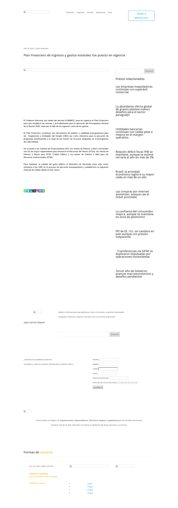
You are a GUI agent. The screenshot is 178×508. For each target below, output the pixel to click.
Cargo (95, 373)
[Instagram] (37, 190)
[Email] (43, 190)
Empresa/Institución (100, 378)
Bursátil (90, 13)
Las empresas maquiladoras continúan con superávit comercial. (134, 89)
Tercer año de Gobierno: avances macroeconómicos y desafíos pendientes (134, 273)
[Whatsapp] (25, 190)
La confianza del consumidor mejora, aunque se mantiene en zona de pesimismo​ (135, 214)
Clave (110, 13)
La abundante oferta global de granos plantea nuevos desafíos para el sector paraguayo (134, 110)
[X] (34, 190)
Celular (95, 369)
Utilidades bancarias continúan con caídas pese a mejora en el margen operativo (134, 133)
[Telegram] (28, 190)
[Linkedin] (31, 190)
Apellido (96, 364)
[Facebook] (40, 190)
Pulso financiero (42, 48)
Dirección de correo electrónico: (105, 382)
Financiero (70, 13)
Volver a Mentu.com (141, 15)
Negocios (81, 13)
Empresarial (100, 13)
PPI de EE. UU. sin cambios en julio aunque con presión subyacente (135, 234)
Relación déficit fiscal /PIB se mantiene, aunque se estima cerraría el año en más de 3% (135, 154)
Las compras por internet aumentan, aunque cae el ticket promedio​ (132, 194)
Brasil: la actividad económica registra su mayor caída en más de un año (135, 174)
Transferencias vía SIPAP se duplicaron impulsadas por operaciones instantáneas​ (134, 254)
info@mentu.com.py (37, 483)
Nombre (96, 359)
